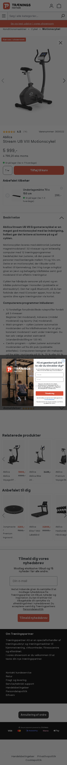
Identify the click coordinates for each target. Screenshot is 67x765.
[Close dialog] (63, 360)
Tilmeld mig (49, 393)
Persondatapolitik (49, 399)
